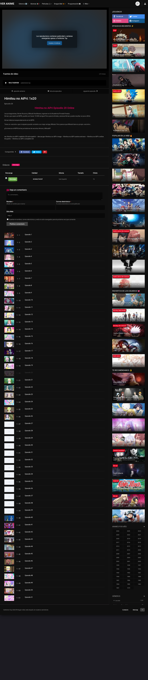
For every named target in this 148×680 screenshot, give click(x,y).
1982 (139, 584)
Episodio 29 (29, 438)
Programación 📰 (74, 4)
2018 (139, 538)
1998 (128, 565)
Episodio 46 (29, 561)
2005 (117, 557)
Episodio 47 (29, 568)
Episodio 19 (29, 365)
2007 (128, 554)
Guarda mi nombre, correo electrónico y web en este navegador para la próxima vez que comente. (42, 219)
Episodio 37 (29, 496)
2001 (128, 561)
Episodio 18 (29, 358)
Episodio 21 (29, 380)
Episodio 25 (29, 409)
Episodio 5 (28, 263)
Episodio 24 (29, 401)
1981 (117, 588)
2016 (128, 542)
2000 (139, 561)
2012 (139, 546)
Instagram (135, 21)
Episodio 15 (29, 336)
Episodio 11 (29, 307)
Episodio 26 (29, 416)
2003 (139, 557)
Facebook (119, 16)
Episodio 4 (28, 256)
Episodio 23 (29, 394)
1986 (128, 580)
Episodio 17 (29, 351)
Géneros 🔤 (23, 4)
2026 (117, 531)
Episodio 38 (29, 503)
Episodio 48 (29, 575)
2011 (117, 550)
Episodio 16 (29, 343)
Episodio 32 (29, 459)
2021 (139, 535)
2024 (139, 531)
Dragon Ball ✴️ (59, 4)
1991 (139, 573)
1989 (128, 576)
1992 (128, 573)
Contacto (125, 610)
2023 (117, 535)
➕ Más (85, 4)
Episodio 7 (28, 278)
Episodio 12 (29, 314)
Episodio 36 (29, 488)
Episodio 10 (29, 300)
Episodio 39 (29, 510)
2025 (128, 531)
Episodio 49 (29, 583)
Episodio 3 (28, 249)
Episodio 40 (29, 517)
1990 (117, 576)
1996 (117, 569)
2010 (128, 550)
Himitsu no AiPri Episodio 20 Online (54, 108)
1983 (128, 584)
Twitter (134, 16)
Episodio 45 (29, 553)
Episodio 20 (29, 372)
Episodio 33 (29, 467)
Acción (117, 600)
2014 (117, 546)
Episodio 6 (28, 271)
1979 (128, 588)
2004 (128, 557)
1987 (117, 580)
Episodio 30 (29, 445)
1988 (139, 576)
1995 (128, 569)
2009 (139, 550)
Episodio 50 (29, 590)
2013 (128, 546)
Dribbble (118, 21)
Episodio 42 (29, 532)
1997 (139, 565)
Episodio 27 (29, 423)
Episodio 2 (28, 242)
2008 (117, 554)
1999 (117, 565)
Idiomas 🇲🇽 (34, 4)
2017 (117, 542)
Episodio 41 (29, 524)
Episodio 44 (29, 546)
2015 (139, 542)
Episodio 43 (29, 539)
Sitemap (135, 610)
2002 (117, 561)
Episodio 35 (29, 481)
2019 (128, 538)
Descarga (16, 165)
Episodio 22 (29, 387)
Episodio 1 (28, 234)
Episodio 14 (29, 329)
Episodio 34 (29, 474)
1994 (139, 569)
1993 (117, 573)
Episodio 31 (29, 452)
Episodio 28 (29, 430)
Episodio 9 (28, 293)
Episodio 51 (29, 597)
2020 (117, 538)
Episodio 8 (28, 285)
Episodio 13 (29, 322)
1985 (139, 580)
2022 (128, 535)
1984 (117, 584)
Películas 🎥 (46, 4)
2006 (139, 554)
